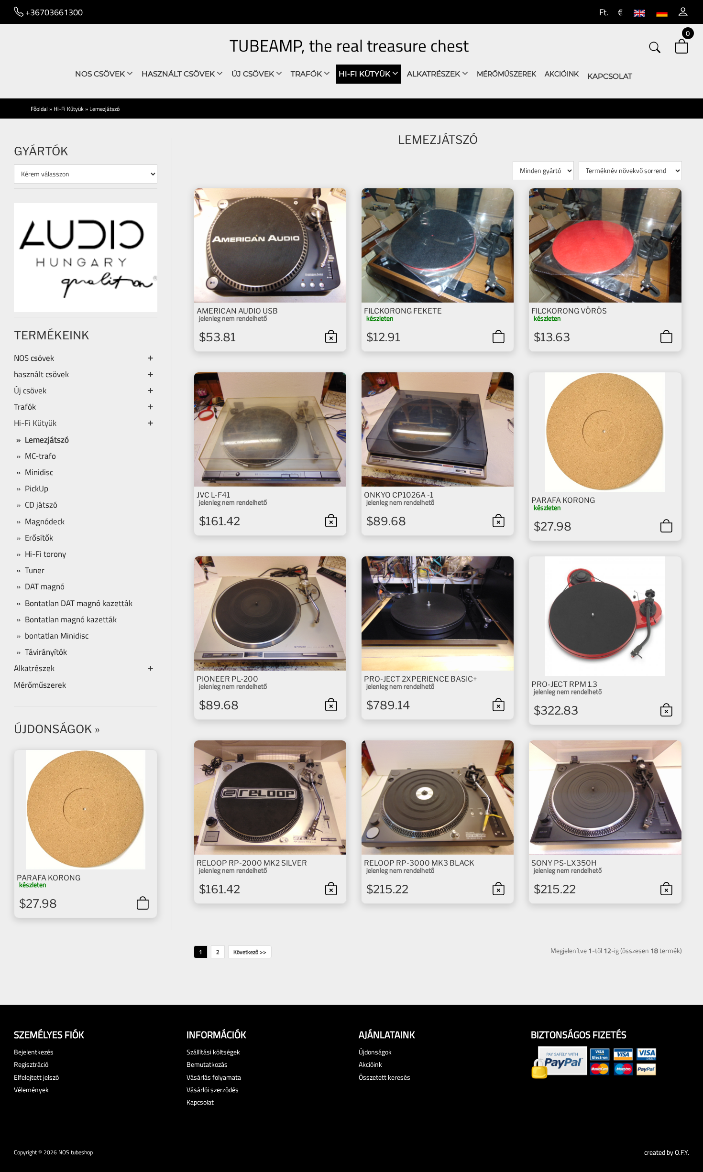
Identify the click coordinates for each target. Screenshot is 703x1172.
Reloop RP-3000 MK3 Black (419, 863)
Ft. (602, 12)
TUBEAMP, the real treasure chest (349, 45)
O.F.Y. (682, 1152)
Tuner (34, 570)
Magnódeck (45, 521)
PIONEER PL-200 (227, 679)
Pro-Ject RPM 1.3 (564, 684)
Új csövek (253, 73)
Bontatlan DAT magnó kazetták (78, 603)
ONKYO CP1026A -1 (398, 494)
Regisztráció (31, 1064)
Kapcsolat (609, 76)
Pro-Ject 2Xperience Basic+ (420, 679)
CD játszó (41, 505)
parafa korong (48, 877)
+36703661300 (53, 12)
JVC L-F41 (213, 494)
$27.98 (38, 904)
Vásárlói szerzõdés (213, 1090)
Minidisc (39, 472)
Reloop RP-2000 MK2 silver (252, 863)
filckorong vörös (569, 310)
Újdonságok (53, 729)
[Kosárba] (142, 903)
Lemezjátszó (104, 108)
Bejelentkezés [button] (34, 1052)
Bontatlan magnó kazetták (71, 619)
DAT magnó (45, 586)
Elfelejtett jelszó (36, 1077)
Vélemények (31, 1090)
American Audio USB (237, 310)
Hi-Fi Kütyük (365, 73)
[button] (683, 12)
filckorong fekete (403, 310)
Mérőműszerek (506, 74)
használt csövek (179, 73)
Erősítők (39, 538)
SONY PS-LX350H (563, 863)
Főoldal (39, 108)
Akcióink (562, 74)
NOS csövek (101, 73)
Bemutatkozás (207, 1064)
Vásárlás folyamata (214, 1077)
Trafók (307, 73)
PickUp (36, 488)
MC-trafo (40, 456)
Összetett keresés (384, 1077)
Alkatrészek (434, 73)
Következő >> (249, 951)
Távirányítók (46, 652)
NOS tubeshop (75, 1152)
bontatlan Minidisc (56, 635)
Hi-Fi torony (45, 554)
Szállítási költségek (213, 1052)
